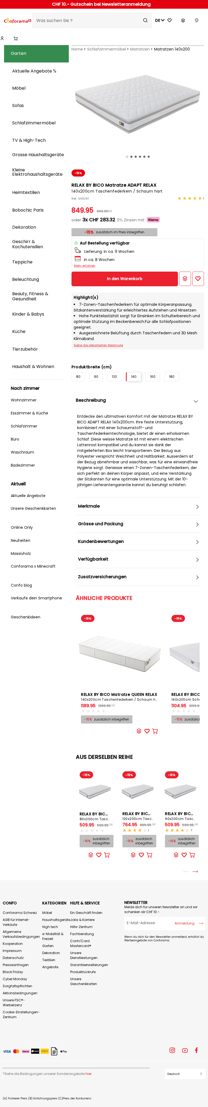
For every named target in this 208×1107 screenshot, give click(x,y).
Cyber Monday (15, 979)
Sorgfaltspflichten (17, 986)
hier (89, 1073)
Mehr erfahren (84, 265)
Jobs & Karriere (82, 919)
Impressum (12, 950)
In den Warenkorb (124, 278)
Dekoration (51, 953)
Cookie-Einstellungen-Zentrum (21, 1014)
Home (77, 49)
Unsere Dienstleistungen (84, 955)
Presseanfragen (16, 965)
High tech (50, 926)
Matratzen (140, 49)
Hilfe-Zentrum (81, 926)
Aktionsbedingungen (20, 993)
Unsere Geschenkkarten (83, 981)
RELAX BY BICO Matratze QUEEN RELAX (120, 697)
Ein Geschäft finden (86, 912)
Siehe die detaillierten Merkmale (98, 345)
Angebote (50, 967)
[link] (2, 38)
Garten (48, 946)
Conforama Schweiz (20, 912)
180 (171, 376)
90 (96, 376)
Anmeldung (184, 923)
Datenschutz (13, 957)
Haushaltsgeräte (56, 919)
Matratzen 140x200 (172, 49)
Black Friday (13, 972)
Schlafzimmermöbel (106, 49)
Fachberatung (82, 934)
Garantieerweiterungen (89, 965)
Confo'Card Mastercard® (80, 943)
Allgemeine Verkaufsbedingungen (21, 934)
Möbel (47, 912)
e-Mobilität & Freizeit (52, 936)
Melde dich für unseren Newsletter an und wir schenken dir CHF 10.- (160, 909)
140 (133, 376)
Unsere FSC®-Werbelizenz (14, 1002)
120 (114, 376)
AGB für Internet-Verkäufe (16, 922)
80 (78, 376)
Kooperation (13, 943)
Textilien (48, 960)
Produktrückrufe (83, 972)
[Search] (145, 20)
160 (152, 376)
